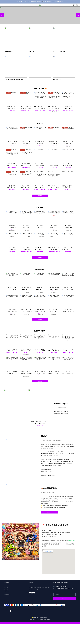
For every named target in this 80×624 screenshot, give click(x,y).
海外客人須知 (7, 594)
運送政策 (49, 512)
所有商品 (6, 589)
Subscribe (64, 598)
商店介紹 (6, 587)
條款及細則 (6, 591)
